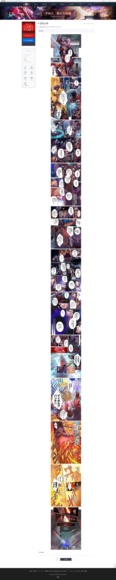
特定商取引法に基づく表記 (49, 571)
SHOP (81, 4)
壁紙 (25, 58)
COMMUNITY (62, 4)
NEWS (35, 4)
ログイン (104, 1)
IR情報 (82, 571)
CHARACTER (53, 4)
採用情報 (85, 571)
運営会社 (30, 571)
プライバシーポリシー (40, 571)
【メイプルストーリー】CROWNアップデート (14, 1)
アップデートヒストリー (28, 62)
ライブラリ (88, 23)
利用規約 (34, 571)
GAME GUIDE (44, 4)
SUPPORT (90, 4)
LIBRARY (71, 4)
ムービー (25, 56)
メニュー (111, 1)
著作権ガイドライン (66, 571)
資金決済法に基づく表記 (58, 571)
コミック (25, 60)
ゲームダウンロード (27, 54)
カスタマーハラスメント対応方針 (75, 571)
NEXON (3, 1)
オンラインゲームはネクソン (58, 572)
